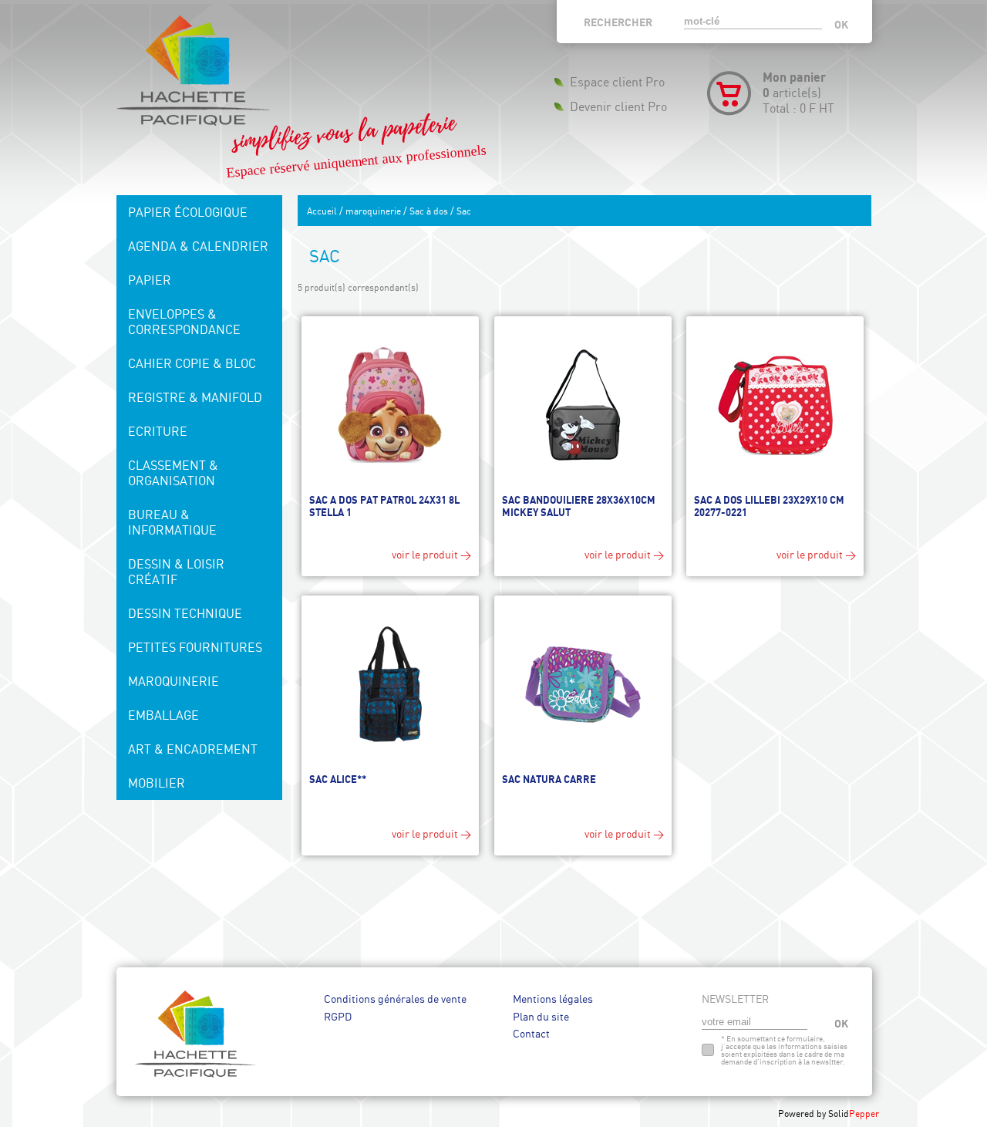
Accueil (322, 211)
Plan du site (541, 1016)
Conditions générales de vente (395, 998)
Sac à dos (428, 211)
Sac (463, 211)
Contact (531, 1033)
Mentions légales (553, 998)
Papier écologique (188, 212)
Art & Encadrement (193, 749)
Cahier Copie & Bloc (192, 363)
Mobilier (156, 783)
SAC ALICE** (337, 779)
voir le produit (425, 554)
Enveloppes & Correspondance (184, 321)
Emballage (163, 715)
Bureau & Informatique (172, 522)
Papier (149, 280)
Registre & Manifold (195, 397)
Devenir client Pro (618, 106)
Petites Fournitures (195, 647)
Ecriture (157, 431)
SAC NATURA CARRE (549, 779)
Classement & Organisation (173, 472)
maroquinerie (373, 211)
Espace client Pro (617, 81)
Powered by (803, 1113)
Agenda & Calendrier (198, 246)
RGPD (338, 1016)
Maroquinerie (173, 681)
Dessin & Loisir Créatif (176, 571)
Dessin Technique (185, 613)
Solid (853, 1113)
